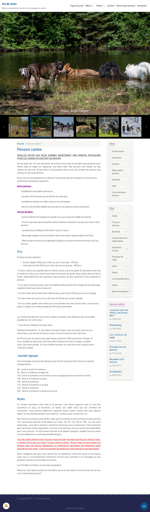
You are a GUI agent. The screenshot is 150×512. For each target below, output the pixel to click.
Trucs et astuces (119, 224)
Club (114, 186)
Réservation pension (125, 6)
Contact (110, 6)
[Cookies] (6, 506)
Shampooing (115, 325)
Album (89, 6)
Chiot (119, 266)
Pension (116, 164)
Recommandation (121, 291)
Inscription (142, 6)
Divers (119, 285)
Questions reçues (119, 249)
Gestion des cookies (75, 508)
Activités (116, 180)
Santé (119, 272)
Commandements (121, 279)
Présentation (118, 151)
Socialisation (115, 371)
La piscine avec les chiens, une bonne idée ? (118, 313)
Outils (119, 216)
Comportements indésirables (120, 239)
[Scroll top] (144, 506)
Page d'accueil (76, 6)
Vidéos (99, 6)
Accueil (20, 144)
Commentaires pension (119, 194)
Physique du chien (119, 258)
